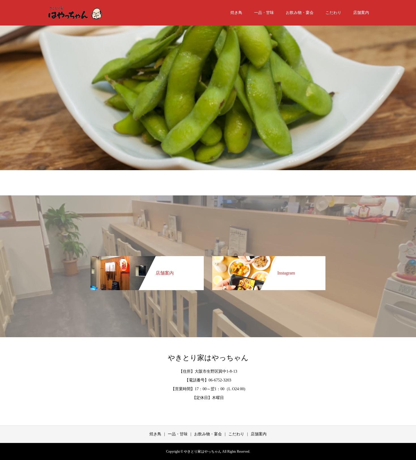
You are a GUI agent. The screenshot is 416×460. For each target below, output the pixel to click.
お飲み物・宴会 (300, 12)
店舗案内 (361, 12)
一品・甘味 (264, 12)
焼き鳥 (236, 12)
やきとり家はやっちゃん (208, 358)
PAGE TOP (402, 439)
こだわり (333, 12)
